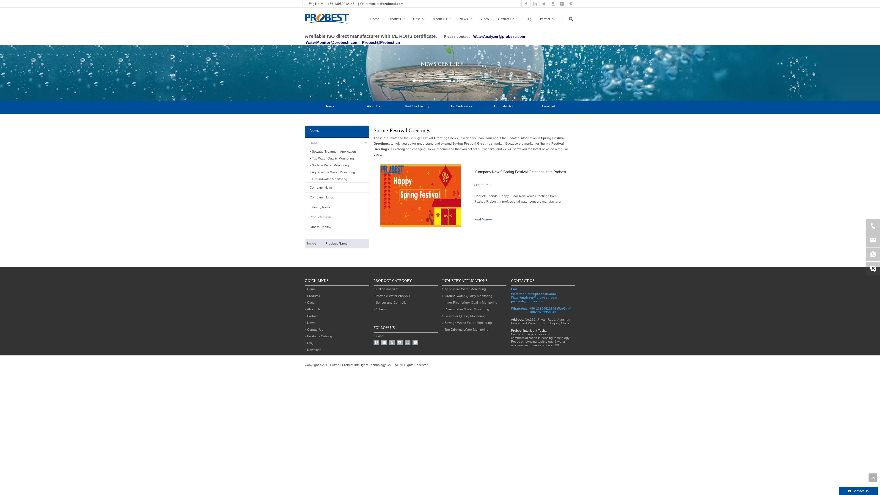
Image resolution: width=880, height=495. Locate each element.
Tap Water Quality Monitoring (333, 158)
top (873, 477)
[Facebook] (376, 342)
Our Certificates (460, 106)
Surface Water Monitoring (330, 165)
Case (416, 19)
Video (484, 19)
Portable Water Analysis (393, 296)
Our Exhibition (504, 106)
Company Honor (321, 197)
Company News (321, 187)
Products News (320, 217)
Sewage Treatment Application (334, 151)
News (463, 19)
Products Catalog (319, 336)
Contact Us (506, 19)
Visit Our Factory (417, 106)
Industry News (320, 207)
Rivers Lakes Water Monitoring (467, 309)
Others (381, 309)
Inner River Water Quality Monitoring (471, 302)
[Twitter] (392, 342)
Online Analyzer (387, 289)
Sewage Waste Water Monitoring (468, 322)
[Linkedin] (384, 342)
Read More (481, 219)
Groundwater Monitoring (329, 179)
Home (374, 19)
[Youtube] (400, 342)
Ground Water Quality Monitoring (468, 296)
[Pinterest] (415, 342)
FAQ (527, 19)
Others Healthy (320, 227)
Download (548, 106)
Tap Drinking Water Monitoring (466, 329)
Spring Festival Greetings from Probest (534, 172)
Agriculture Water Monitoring (465, 289)
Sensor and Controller (392, 302)
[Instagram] (407, 342)
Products (394, 19)
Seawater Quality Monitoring (465, 316)
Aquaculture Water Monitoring (333, 172)
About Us (440, 19)
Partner (545, 19)
